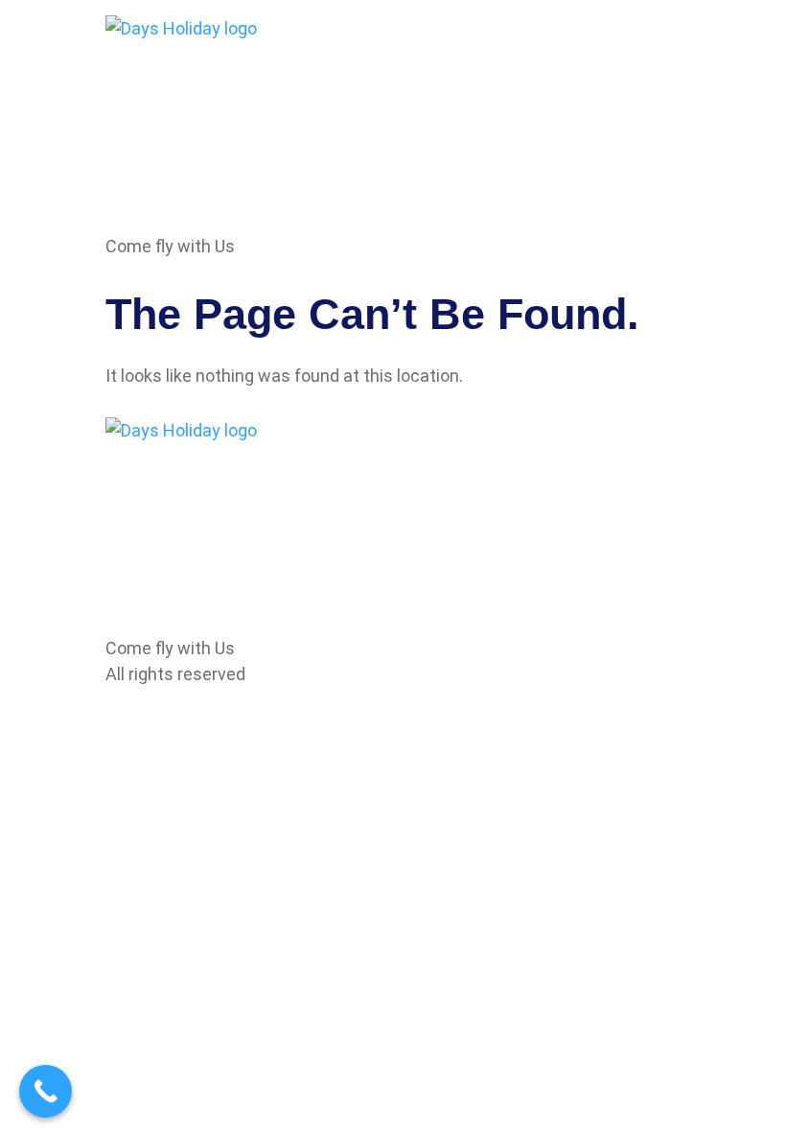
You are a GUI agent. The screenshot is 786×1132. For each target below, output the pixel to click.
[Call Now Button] (45, 1091)
